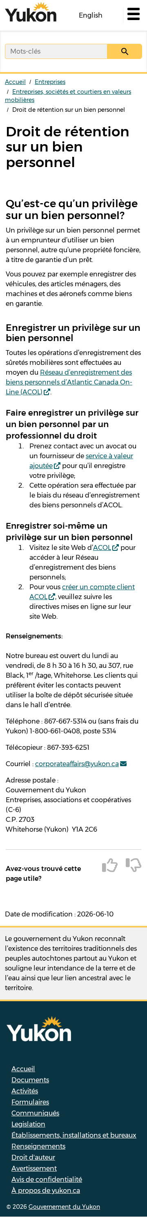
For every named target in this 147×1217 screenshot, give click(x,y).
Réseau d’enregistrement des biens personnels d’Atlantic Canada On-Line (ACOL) (69, 382)
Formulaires (30, 1102)
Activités (24, 1091)
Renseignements (38, 1146)
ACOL (102, 548)
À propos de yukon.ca (45, 1190)
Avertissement (34, 1168)
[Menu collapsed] (132, 15)
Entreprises (50, 82)
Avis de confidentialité (46, 1179)
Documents (30, 1080)
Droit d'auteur (33, 1157)
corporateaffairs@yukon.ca (77, 764)
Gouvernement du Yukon (64, 1206)
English (90, 15)
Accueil (15, 82)
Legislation (28, 1124)
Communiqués (35, 1113)
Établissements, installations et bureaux (73, 1135)
